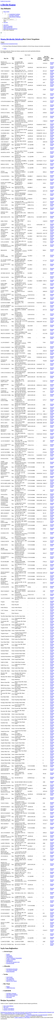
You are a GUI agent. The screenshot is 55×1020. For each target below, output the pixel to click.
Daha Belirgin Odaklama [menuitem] (14, 16)
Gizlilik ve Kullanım (11, 959)
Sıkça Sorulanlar (10, 978)
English (8, 954)
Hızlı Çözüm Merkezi (8, 1006)
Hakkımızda (9, 955)
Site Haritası (9, 997)
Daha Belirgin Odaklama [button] (12, 994)
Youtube (33, 1012)
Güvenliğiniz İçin (10, 979)
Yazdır (4, 48)
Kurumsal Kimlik (10, 963)
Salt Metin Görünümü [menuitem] (14, 15)
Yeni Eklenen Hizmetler (11, 970)
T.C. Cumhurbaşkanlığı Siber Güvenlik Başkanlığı (35, 1014)
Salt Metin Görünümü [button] (11, 993)
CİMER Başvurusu (10, 987)
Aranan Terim (6, 18)
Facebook (7, 1012)
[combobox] (10, 19)
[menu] (28, 15)
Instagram (47, 1012)
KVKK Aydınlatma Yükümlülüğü (14, 958)
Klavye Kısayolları (10, 996)
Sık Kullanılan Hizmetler (12, 969)
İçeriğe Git (3, 1)
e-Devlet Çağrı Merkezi (8, 1008)
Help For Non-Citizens (11, 981)
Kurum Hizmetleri (10, 971)
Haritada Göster (52, 63)
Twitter (20, 1012)
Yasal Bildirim (9, 956)
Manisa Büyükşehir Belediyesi (10, 28)
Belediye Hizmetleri (7, 26)
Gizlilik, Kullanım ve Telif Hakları (22, 1017)
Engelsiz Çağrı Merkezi (8, 1009)
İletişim (8, 986)
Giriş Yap (5, 22)
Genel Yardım (9, 977)
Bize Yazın (5, 1007)
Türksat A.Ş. (28, 1016)
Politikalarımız (9, 960)
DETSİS (13, 962)
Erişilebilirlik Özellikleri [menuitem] (14, 14)
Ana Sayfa (8, 1)
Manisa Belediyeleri (7, 27)
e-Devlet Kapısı (8, 4)
